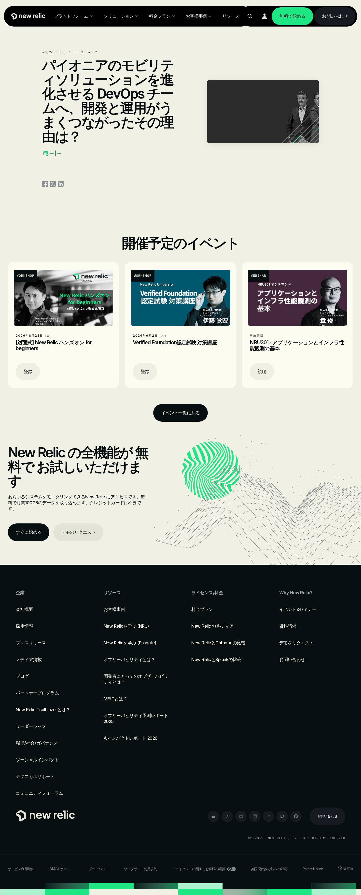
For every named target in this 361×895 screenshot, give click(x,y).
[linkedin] (255, 816)
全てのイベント (54, 52)
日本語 (348, 868)
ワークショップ (86, 52)
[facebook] (296, 816)
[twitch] (282, 816)
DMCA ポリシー (61, 869)
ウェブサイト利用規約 (140, 869)
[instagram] (268, 816)
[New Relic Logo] (27, 16)
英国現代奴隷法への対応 (269, 869)
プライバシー (99, 869)
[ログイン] (264, 16)
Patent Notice (313, 869)
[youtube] (213, 816)
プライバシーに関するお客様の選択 (198, 869)
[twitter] (227, 816)
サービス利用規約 (21, 869)
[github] (241, 816)
